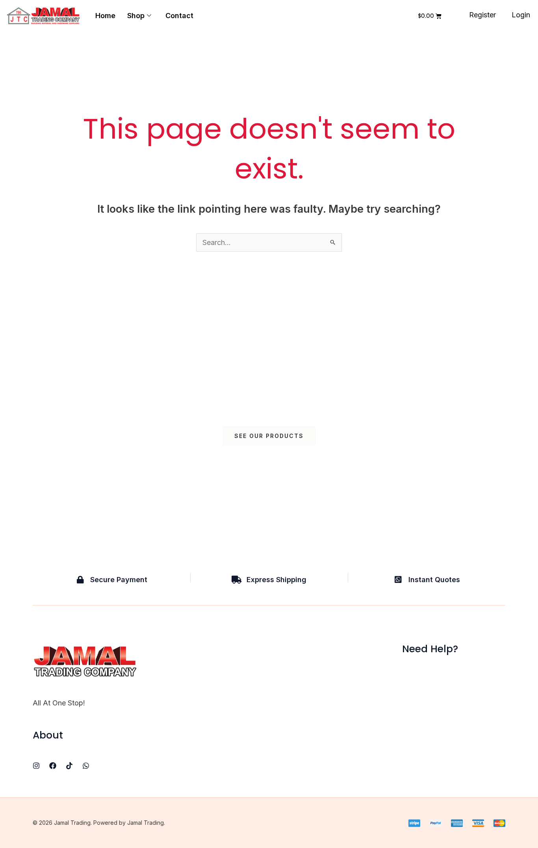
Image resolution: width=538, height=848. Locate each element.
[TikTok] (69, 765)
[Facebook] (52, 765)
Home (105, 15)
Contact (179, 15)
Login (521, 15)
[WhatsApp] (85, 765)
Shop (136, 15)
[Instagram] (36, 765)
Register (482, 15)
